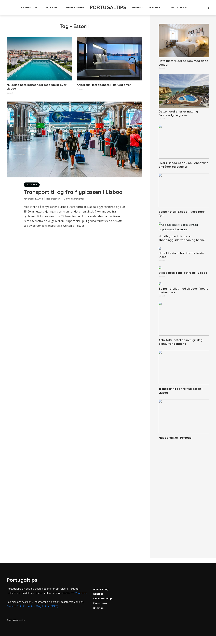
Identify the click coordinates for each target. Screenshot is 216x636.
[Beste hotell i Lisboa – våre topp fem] (184, 190)
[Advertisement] (184, 495)
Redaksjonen (53, 198)
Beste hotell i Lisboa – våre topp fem (182, 213)
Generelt (137, 7)
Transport (155, 7)
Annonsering (101, 589)
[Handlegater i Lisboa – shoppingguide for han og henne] (184, 227)
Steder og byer (74, 7)
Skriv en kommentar (74, 198)
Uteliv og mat (178, 7)
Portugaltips (108, 7)
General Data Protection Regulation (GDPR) (32, 606)
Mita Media (81, 593)
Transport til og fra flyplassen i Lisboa (73, 192)
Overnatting (29, 7)
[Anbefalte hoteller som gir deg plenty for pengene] (184, 319)
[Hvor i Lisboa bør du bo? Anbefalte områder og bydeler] (184, 142)
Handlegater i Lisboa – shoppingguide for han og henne (182, 238)
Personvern (100, 603)
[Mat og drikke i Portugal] (184, 416)
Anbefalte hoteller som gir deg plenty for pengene (180, 341)
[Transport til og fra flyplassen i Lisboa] (184, 367)
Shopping (51, 7)
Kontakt (98, 593)
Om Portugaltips (103, 598)
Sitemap (98, 608)
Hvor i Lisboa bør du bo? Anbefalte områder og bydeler (183, 164)
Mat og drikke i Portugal (175, 437)
